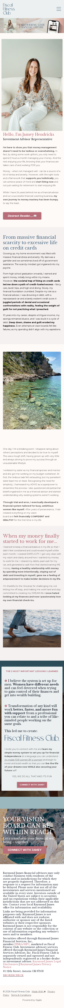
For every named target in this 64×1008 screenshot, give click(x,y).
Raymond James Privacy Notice (27, 966)
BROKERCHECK (13, 975)
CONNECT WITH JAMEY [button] (32, 785)
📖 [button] (22, 216)
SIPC (27, 944)
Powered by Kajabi (32, 1000)
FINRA (18, 944)
